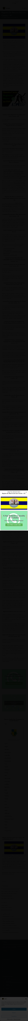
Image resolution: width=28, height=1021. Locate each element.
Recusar (14, 1012)
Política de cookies (10, 1019)
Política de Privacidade (16, 1019)
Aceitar (14, 1009)
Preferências (14, 1016)
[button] (26, 999)
